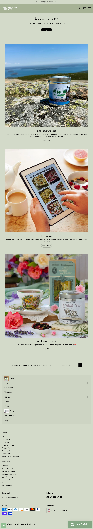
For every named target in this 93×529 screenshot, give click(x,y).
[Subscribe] (80, 365)
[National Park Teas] (46, 85)
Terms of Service (8, 451)
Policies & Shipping (9, 445)
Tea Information (7, 477)
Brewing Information (9, 480)
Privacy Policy (7, 448)
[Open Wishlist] (3, 525)
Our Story (5, 466)
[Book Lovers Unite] (46, 296)
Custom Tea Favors (9, 483)
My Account (6, 442)
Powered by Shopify (28, 524)
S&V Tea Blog (7, 486)
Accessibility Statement (10, 457)
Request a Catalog (8, 471)
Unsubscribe (6, 454)
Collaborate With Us (9, 474)
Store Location (7, 468)
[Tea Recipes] (46, 190)
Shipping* (42, 2)
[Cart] (84, 8)
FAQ (3, 437)
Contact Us (6, 439)
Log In (46, 29)
